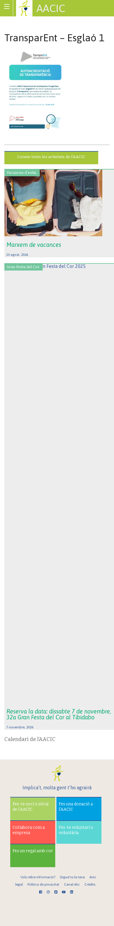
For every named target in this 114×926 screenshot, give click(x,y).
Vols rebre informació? (37, 877)
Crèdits (89, 884)
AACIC (51, 8)
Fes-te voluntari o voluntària (76, 830)
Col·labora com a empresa (29, 830)
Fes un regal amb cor (33, 850)
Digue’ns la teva (72, 877)
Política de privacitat (43, 884)
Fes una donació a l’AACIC (76, 807)
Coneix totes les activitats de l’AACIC (51, 156)
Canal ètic (72, 884)
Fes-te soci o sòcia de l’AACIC (31, 807)
